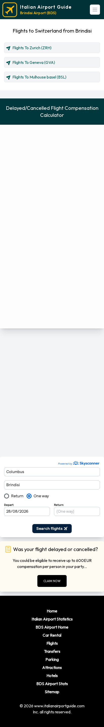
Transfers (52, 651)
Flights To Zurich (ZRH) (31, 47)
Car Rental (52, 635)
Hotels (52, 675)
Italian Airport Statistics (52, 618)
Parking (52, 659)
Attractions (52, 667)
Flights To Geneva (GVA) (33, 62)
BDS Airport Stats (52, 683)
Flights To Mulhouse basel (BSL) (39, 77)
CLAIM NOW (52, 581)
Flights (52, 643)
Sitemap (52, 691)
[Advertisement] (52, 393)
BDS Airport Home (52, 627)
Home (52, 610)
